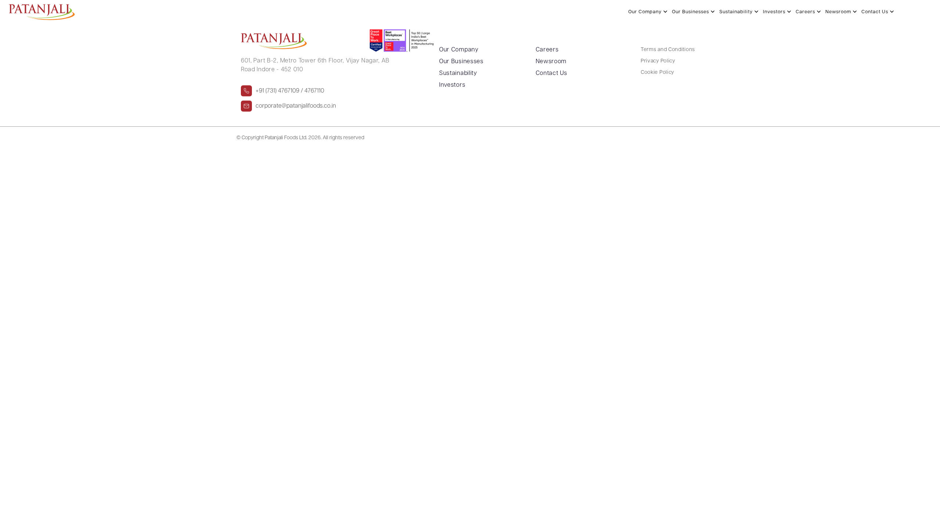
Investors (775, 12)
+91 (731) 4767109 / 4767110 (290, 91)
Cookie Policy (657, 72)
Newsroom (839, 12)
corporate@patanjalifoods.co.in (296, 106)
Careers (806, 12)
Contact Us (875, 12)
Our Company (645, 12)
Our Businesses (691, 12)
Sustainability (736, 12)
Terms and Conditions (668, 50)
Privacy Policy (658, 61)
